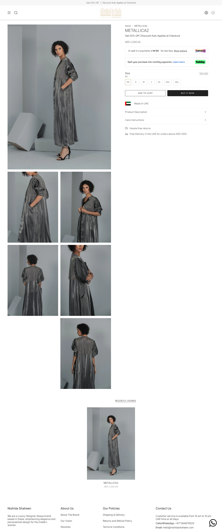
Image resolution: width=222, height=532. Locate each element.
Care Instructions (134, 119)
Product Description (136, 111)
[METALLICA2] (111, 443)
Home (128, 26)
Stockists (66, 526)
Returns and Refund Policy (117, 520)
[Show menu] (9, 13)
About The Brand (70, 514)
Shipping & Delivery (114, 514)
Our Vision (66, 520)
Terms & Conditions (113, 526)
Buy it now (187, 93)
